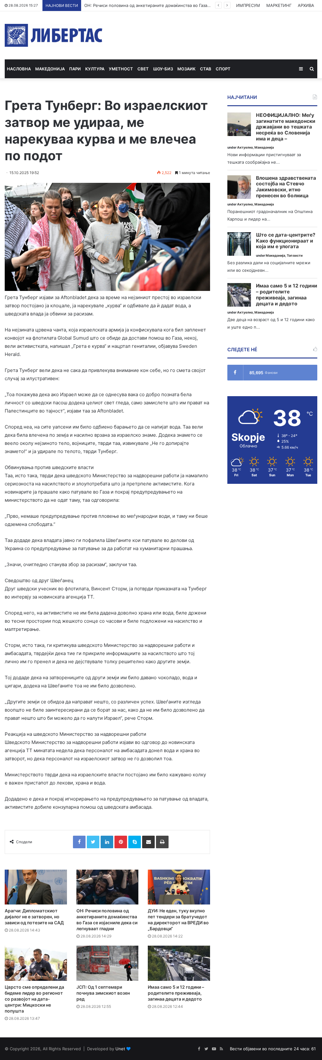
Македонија (50, 68)
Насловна (19, 68)
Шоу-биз (163, 68)
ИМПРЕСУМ (248, 5)
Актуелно (245, 147)
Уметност (121, 68)
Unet (120, 1048)
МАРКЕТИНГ (278, 5)
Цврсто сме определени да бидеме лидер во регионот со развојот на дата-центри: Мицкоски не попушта (34, 999)
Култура (94, 68)
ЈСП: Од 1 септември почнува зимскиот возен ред (103, 993)
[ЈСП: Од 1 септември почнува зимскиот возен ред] (107, 963)
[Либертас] (54, 35)
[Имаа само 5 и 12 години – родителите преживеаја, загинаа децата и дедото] (179, 963)
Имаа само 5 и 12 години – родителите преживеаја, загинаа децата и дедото (176, 993)
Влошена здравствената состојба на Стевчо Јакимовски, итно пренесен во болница (286, 187)
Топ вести (295, 256)
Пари (75, 68)
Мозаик (186, 68)
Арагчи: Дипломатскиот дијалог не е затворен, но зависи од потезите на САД (34, 916)
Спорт (223, 68)
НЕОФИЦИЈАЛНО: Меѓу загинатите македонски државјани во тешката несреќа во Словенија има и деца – (285, 127)
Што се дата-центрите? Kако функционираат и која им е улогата (285, 240)
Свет (143, 68)
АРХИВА (306, 5)
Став (205, 68)
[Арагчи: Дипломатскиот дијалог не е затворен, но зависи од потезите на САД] (36, 887)
